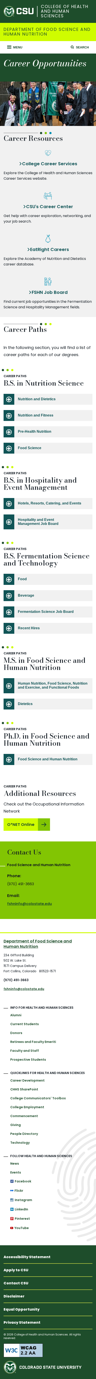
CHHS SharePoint (24, 1089)
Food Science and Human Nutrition (47, 759)
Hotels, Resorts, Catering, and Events (49, 503)
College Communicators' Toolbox (38, 1098)
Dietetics (25, 704)
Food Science (29, 448)
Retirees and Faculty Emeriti (33, 1042)
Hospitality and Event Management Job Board (38, 522)
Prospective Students (28, 1059)
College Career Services (49, 164)
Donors (16, 1033)
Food (22, 579)
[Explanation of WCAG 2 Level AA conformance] (48, 1350)
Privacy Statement (22, 1322)
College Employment (27, 1107)
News (14, 1163)
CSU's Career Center (49, 206)
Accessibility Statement (27, 1256)
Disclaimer (14, 1296)
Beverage (26, 595)
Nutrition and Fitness (35, 415)
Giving (15, 1125)
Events (15, 1172)
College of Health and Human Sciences (65, 11)
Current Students (24, 1024)
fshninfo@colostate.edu (29, 903)
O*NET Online (20, 824)
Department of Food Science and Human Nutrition (47, 32)
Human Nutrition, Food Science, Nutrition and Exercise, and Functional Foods (53, 685)
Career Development (27, 1080)
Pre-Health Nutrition (34, 431)
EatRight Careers (49, 249)
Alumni (15, 1015)
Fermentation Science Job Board (46, 612)
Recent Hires (29, 628)
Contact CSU (16, 1283)
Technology (20, 1142)
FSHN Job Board (50, 292)
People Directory (24, 1134)
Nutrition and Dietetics (37, 399)
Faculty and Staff (24, 1050)
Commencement (24, 1116)
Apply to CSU (16, 1270)
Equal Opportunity (22, 1309)
